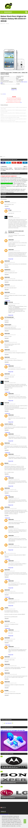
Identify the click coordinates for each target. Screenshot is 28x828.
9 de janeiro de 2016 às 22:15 (10, 404)
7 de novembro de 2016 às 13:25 (10, 665)
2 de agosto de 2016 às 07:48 (14, 562)
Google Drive (14, 89)
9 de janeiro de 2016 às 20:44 (14, 217)
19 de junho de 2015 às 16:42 (10, 293)
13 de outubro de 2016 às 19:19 (14, 250)
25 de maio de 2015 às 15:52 (10, 278)
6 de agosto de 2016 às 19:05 (14, 545)
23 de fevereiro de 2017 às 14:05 (10, 683)
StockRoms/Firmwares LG (8, 797)
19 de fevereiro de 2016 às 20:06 (10, 508)
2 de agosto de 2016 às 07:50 (14, 600)
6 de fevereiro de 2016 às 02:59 (10, 444)
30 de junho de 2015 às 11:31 (10, 318)
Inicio (2, 12)
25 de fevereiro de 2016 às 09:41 (14, 520)
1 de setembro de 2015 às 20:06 (10, 326)
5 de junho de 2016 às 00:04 (10, 609)
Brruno (6, 463)
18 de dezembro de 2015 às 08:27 (15, 367)
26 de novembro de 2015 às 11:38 (11, 351)
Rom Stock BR (8, 723)
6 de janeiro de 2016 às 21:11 (10, 375)
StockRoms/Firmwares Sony (9, 782)
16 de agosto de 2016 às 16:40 (10, 658)
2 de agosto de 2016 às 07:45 (14, 479)
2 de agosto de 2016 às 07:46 (14, 416)
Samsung (3, 156)
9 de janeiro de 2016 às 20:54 (14, 303)
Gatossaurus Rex (9, 317)
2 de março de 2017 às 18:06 (10, 691)
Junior (6, 607)
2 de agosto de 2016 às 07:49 (14, 647)
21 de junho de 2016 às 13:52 (10, 622)
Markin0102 (7, 269)
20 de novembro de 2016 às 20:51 (11, 674)
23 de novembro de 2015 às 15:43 (15, 211)
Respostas (7, 208)
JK (5, 552)
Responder (6, 206)
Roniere (6, 690)
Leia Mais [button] (18, 825)
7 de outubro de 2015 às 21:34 (10, 334)
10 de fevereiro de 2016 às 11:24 (14, 395)
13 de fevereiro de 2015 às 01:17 (10, 202)
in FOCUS (10, 216)
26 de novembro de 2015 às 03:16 (11, 342)
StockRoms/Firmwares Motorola (10, 767)
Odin (22, 81)
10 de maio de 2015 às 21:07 (10, 262)
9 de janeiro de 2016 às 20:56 (10, 382)
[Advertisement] (14, 36)
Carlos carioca (8, 424)
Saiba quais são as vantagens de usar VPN (13, 730)
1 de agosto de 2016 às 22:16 (10, 639)
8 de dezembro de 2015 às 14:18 (10, 358)
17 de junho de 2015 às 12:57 (10, 286)
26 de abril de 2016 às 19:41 (10, 571)
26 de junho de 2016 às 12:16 (14, 233)
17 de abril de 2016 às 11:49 (13, 528)
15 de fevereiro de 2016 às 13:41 (10, 489)
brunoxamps (7, 324)
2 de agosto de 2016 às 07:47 (14, 498)
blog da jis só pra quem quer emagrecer (16, 231)
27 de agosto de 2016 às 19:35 (14, 241)
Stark (10, 210)
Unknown (7, 201)
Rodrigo (6, 341)
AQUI (21, 102)
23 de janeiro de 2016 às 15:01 (10, 425)
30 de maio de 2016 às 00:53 (10, 591)
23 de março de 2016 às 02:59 (10, 553)
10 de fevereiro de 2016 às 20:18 (10, 464)
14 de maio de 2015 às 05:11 (10, 271)
